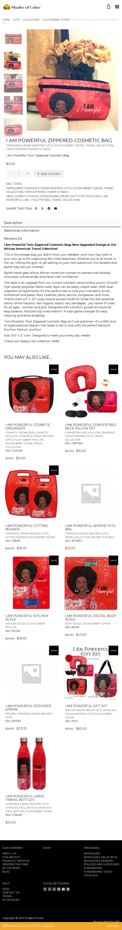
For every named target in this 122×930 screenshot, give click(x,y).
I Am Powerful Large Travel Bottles (24, 798)
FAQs (5, 888)
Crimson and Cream (54, 196)
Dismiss (113, 926)
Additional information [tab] (22, 230)
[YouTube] (63, 889)
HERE (55, 341)
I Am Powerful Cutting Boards (26, 527)
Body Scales (73, 623)
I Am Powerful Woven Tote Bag (90, 527)
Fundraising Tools (98, 871)
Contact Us (10, 892)
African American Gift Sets (83, 710)
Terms (7, 896)
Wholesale (92, 853)
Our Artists (11, 857)
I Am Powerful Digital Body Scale (90, 617)
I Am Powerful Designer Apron (28, 707)
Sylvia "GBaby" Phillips (28, 439)
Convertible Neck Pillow (82, 432)
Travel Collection (99, 145)
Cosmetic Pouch (26, 196)
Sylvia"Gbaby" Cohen (56, 19)
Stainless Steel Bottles (21, 807)
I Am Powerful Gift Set (86, 706)
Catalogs (91, 875)
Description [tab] (13, 223)
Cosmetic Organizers (19, 432)
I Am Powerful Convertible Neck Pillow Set (90, 426)
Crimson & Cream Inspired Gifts (29, 145)
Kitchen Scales (15, 623)
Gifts (16, 19)
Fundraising (93, 868)
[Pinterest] (59, 889)
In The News (11, 868)
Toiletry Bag (41, 199)
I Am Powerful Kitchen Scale (26, 617)
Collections (31, 19)
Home (6, 19)
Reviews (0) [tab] (13, 238)
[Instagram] (54, 889)
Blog (6, 871)
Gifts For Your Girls (85, 196)
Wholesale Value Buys (101, 857)
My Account (11, 899)
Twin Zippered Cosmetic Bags (28, 149)
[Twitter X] (49, 889)
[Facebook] (45, 889)
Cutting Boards (16, 537)
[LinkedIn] (68, 889)
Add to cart (50, 174)
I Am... (26, 199)
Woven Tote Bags (103, 537)
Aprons (10, 713)
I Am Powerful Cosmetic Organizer (28, 426)
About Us (9, 853)
